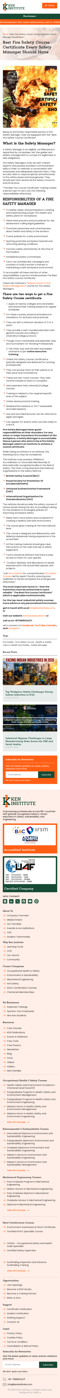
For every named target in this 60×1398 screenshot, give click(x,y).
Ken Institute (15, 573)
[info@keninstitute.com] (4, 1384)
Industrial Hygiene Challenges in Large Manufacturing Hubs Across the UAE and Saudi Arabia (29, 741)
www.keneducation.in (34, 615)
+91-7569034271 (16, 1379)
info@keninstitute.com (42, 608)
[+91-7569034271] (4, 1379)
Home (5, 34)
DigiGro (37, 1392)
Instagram (14, 628)
